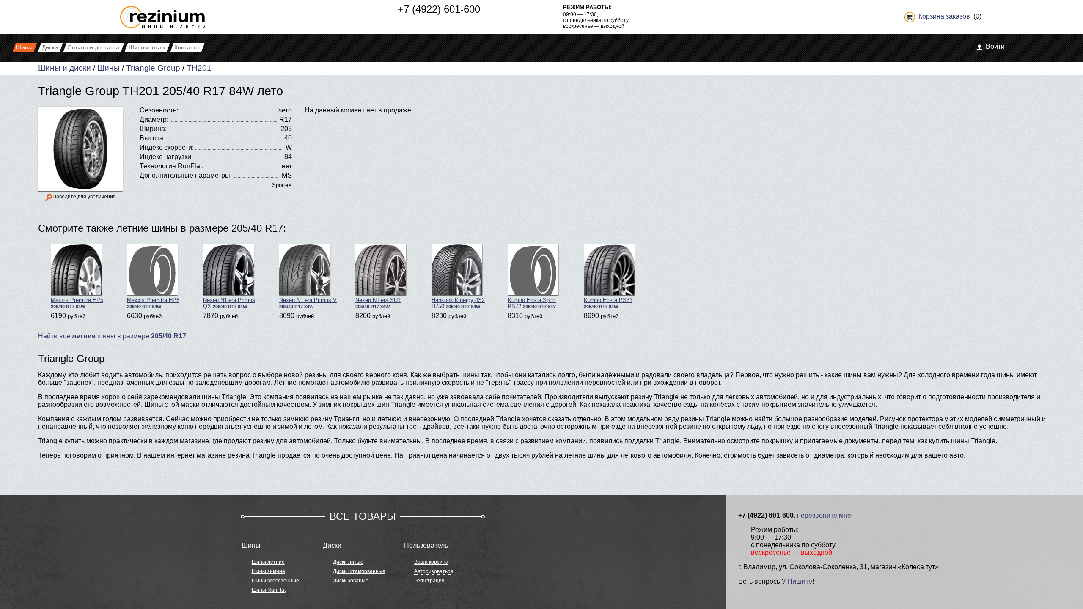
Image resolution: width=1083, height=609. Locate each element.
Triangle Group (153, 67)
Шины (108, 67)
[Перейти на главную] (162, 13)
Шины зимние (268, 571)
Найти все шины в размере (112, 336)
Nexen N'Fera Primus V (308, 303)
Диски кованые (350, 581)
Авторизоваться (433, 571)
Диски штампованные (359, 571)
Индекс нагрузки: (166, 156)
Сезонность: (159, 110)
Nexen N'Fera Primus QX (229, 303)
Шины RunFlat (269, 590)
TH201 (199, 67)
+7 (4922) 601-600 (439, 9)
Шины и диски (64, 67)
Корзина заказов (944, 16)
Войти (995, 46)
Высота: (152, 138)
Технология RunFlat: (171, 166)
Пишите (799, 581)
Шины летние (268, 562)
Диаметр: (154, 119)
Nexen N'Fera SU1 (378, 303)
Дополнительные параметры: (186, 175)
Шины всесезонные (275, 581)
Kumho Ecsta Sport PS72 (532, 303)
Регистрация (429, 581)
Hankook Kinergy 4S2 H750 (458, 303)
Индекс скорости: (167, 147)
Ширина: (153, 128)
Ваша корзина (431, 562)
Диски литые (348, 562)
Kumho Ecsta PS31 (608, 303)
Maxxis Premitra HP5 (77, 303)
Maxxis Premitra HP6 (153, 303)
